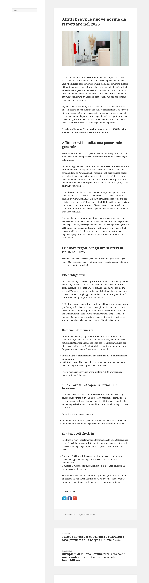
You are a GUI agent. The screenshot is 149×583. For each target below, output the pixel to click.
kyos (81, 515)
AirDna (82, 173)
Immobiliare (90, 515)
